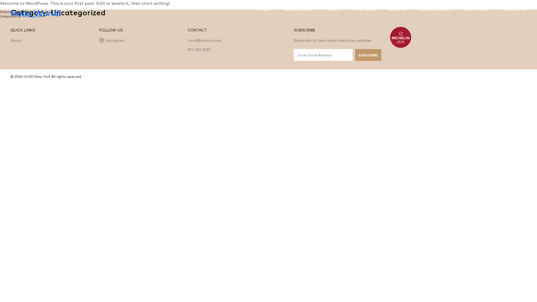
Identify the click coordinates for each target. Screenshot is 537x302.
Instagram (115, 40)
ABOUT (334, 9)
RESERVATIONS (298, 9)
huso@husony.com (205, 40)
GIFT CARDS (475, 9)
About (16, 40)
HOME (264, 9)
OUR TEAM (364, 9)
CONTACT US (514, 9)
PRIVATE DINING (435, 9)
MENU (394, 9)
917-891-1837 (199, 49)
